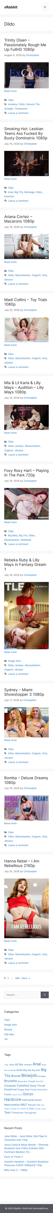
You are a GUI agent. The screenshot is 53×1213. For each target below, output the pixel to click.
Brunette (10, 1081)
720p (6, 1065)
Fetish (20, 1095)
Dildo (22, 104)
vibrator (8, 279)
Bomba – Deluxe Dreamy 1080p (26, 780)
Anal (10, 192)
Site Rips (9, 1034)
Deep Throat (37, 1085)
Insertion (9, 196)
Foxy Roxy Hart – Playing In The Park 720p (26, 472)
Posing (13, 1109)
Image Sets (14, 660)
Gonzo (28, 1094)
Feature (14, 1095)
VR (5, 1039)
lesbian (19, 446)
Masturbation (22, 275)
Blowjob (29, 1075)
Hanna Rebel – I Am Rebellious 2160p (21, 863)
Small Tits (24, 1109)
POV (18, 1109)
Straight (8, 108)
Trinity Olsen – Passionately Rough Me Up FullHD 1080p (25, 45)
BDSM (20, 1070)
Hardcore (12, 1099)
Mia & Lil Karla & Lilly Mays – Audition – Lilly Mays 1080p (24, 387)
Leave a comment (18, 113)
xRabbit (11, 7)
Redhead (26, 539)
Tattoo (43, 1109)
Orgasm (36, 275)
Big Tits (19, 192)
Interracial (28, 1099)
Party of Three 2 (13, 1156)
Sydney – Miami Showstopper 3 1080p (24, 692)
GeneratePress (40, 1208)
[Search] (45, 995)
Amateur (13, 104)
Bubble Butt (22, 1081)
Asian (44, 1065)
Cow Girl (39, 1081)
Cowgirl (31, 1081)
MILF (24, 1104)
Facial (7, 1094)
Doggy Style (24, 1089)
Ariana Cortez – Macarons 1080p (19, 219)
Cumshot (23, 1085)
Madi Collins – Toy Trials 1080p (25, 302)
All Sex (19, 1064)
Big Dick (36, 1070)
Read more (10, 91)
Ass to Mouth (10, 1070)
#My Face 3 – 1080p (15, 1170)
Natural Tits (33, 104)
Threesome (21, 108)
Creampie (10, 1085)
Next (26, 978)
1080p (11, 1065)
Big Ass (27, 1070)
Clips (11, 100)
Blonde (16, 1076)
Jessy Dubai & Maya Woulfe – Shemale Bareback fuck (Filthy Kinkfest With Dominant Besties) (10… (26, 1148)
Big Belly (13, 535)
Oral (42, 1105)
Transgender (30, 1112)
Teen (7, 1112)
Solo (44, 275)
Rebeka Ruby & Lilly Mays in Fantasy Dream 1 (25, 565)
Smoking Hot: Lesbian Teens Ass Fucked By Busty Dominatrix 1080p (25, 133)
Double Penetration (38, 1089)
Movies (8, 1029)
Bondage (29, 192)
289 (17, 978)
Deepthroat (10, 1089)
